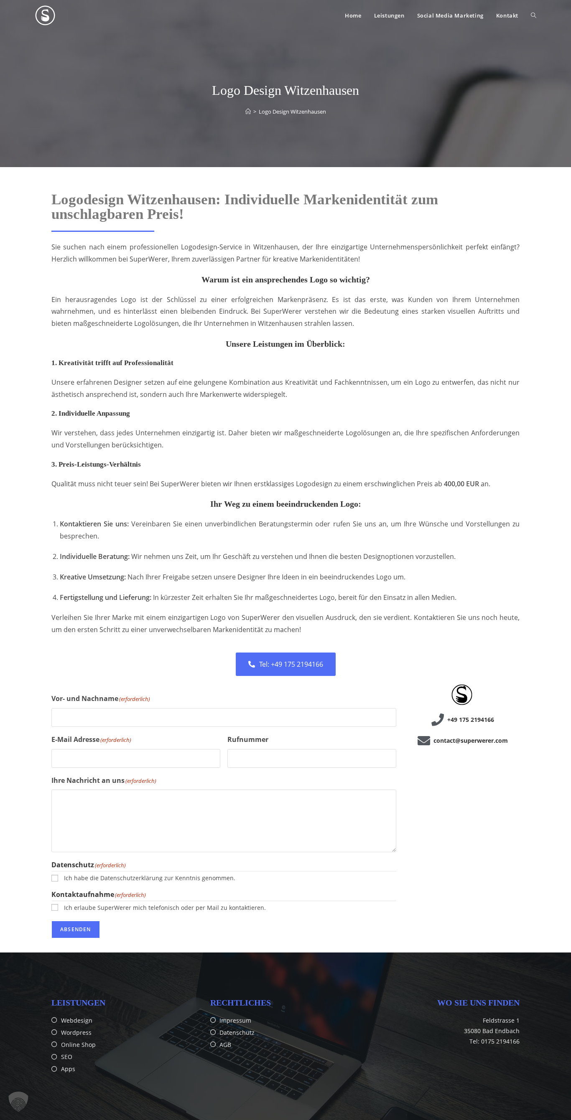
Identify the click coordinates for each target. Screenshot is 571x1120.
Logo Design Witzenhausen (292, 111)
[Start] (248, 111)
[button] (18, 1101)
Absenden (75, 929)
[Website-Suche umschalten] (534, 15)
